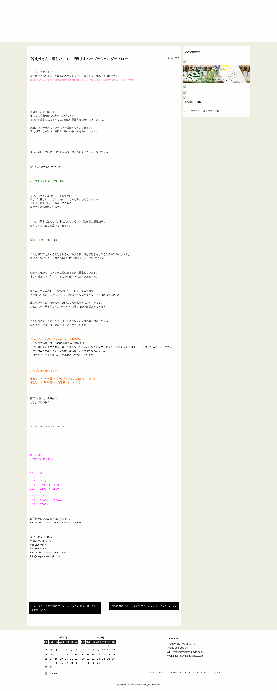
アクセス (163, 33)
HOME (152, 672)
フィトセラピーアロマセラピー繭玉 (202, 110)
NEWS (183, 672)
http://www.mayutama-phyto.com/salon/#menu (55, 522)
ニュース (138, 33)
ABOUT (162, 672)
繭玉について (90, 33)
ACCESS (193, 672)
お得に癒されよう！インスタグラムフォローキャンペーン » (144, 606)
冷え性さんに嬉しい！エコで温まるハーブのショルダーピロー (79, 59)
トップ (65, 33)
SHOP (217, 672)
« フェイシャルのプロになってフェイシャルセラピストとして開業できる (64, 608)
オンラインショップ (211, 33)
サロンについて (114, 33)
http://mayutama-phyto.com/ (188, 652)
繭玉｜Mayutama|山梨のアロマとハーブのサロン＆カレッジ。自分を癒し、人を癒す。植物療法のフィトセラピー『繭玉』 (138, 16)
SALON (172, 672)
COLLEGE (206, 672)
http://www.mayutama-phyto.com (48, 552)
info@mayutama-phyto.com (45, 556)
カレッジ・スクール (187, 33)
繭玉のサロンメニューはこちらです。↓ (51, 518)
